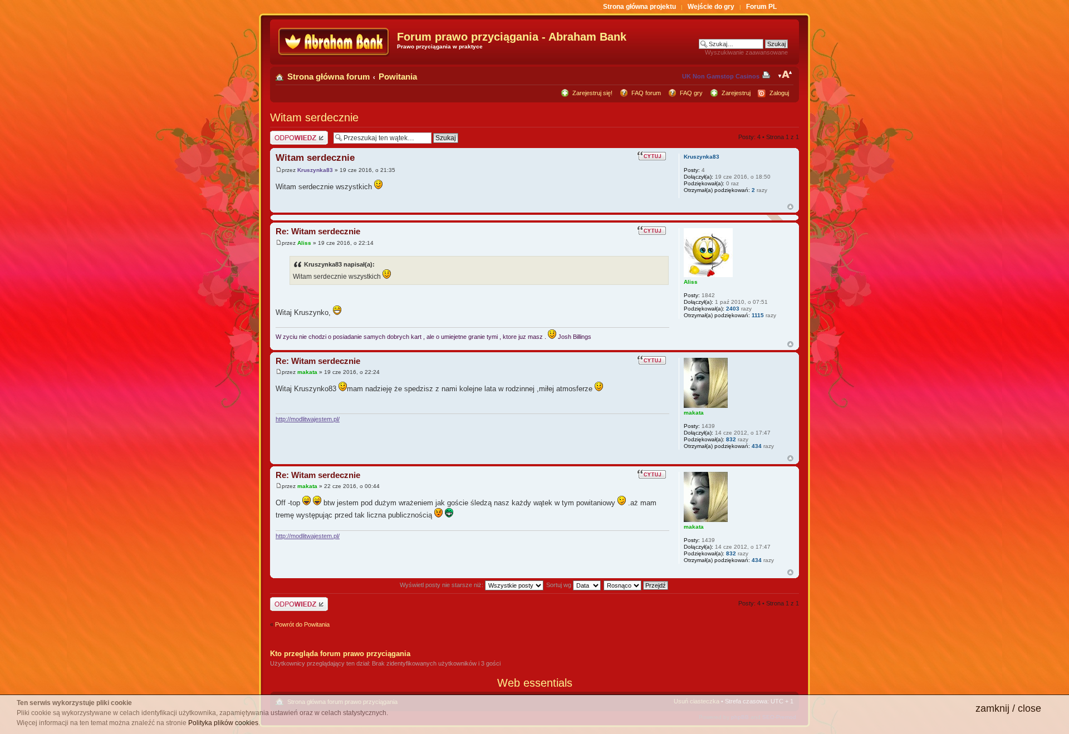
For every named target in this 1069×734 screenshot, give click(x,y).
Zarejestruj (736, 93)
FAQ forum (646, 93)
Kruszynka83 (315, 170)
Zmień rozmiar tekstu (785, 75)
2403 (732, 309)
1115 (758, 315)
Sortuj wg (559, 585)
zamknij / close (1008, 708)
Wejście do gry (711, 7)
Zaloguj (779, 93)
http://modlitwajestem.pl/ (308, 419)
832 (731, 439)
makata (307, 372)
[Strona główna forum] (335, 42)
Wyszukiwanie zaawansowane (746, 52)
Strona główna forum (328, 76)
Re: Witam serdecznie (318, 231)
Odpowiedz (285, 134)
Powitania (398, 76)
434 (757, 446)
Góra (790, 207)
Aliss (304, 243)
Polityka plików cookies (223, 723)
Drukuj (768, 75)
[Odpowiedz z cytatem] (653, 155)
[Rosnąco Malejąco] (636, 585)
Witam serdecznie (314, 117)
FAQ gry (691, 93)
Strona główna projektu (639, 7)
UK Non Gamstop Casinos (720, 76)
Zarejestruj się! (592, 93)
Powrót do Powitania (302, 624)
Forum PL (761, 7)
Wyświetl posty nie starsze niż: (442, 585)
